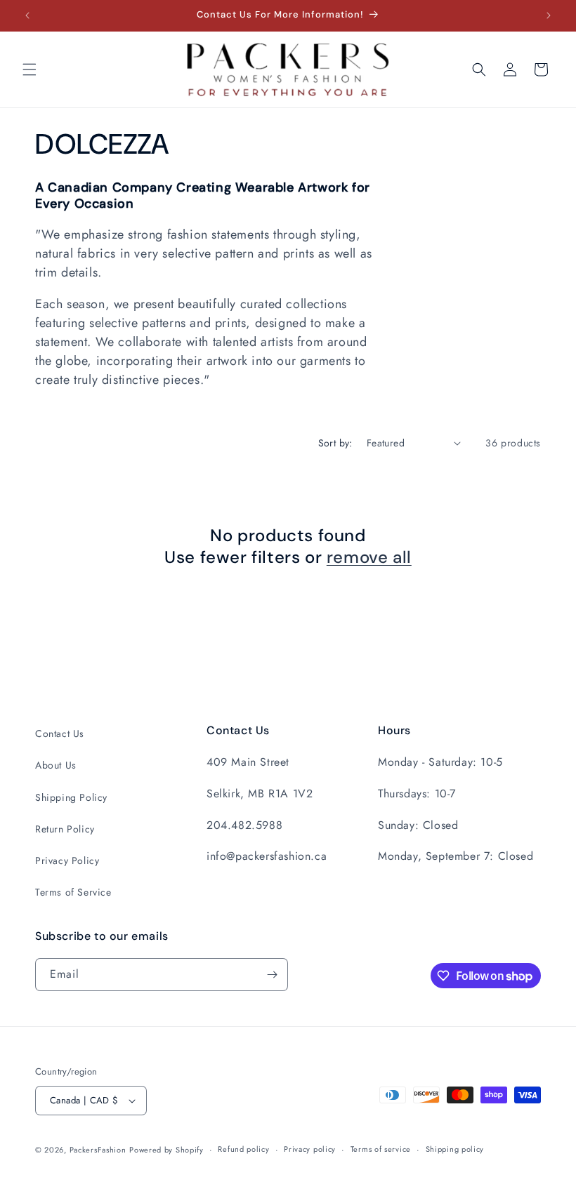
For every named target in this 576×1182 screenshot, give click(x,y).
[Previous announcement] (27, 15)
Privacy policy (310, 1149)
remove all (369, 557)
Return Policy (65, 829)
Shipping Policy (71, 797)
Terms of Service (73, 892)
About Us (56, 765)
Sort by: (335, 443)
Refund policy (243, 1149)
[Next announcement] (548, 15)
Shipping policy (455, 1149)
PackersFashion (98, 1149)
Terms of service (381, 1149)
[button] (29, 69)
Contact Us (59, 733)
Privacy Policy (67, 861)
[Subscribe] (271, 974)
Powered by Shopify (166, 1149)
